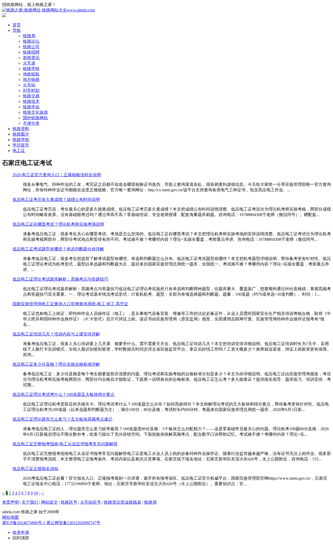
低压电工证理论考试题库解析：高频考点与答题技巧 (60, 279)
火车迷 (29, 63)
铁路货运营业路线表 (122, 502)
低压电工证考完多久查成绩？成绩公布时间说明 (56, 199)
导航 (16, 30)
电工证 (18, 150)
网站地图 (10, 517)
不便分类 (31, 123)
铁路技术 (31, 101)
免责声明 (10, 502)
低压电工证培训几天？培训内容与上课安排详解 (56, 334)
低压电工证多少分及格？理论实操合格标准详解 (56, 364)
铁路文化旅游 (35, 112)
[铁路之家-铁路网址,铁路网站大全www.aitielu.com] (48, 10)
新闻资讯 (31, 57)
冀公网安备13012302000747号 (73, 523)
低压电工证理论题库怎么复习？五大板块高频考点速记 (62, 419)
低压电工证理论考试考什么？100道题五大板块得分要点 (63, 394)
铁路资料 (20, 128)
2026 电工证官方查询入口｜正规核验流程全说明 (56, 175)
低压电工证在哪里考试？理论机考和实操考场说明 (58, 224)
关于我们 (30, 502)
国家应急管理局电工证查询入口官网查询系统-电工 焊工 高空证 (70, 304)
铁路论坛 (31, 41)
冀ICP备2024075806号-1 (23, 523)
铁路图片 (20, 134)
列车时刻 (31, 90)
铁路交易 (31, 96)
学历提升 (20, 145)
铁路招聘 (31, 52)
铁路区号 (69, 502)
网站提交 (49, 502)
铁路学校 (31, 68)
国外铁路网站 (35, 118)
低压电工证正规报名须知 (35, 468)
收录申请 (20, 532)
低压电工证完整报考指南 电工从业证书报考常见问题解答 (65, 444)
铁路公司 (31, 47)
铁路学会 (31, 107)
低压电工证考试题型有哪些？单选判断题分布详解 (58, 249)
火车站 (29, 85)
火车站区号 (90, 502)
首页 (16, 25)
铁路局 (29, 36)
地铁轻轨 (31, 74)
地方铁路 (31, 79)
